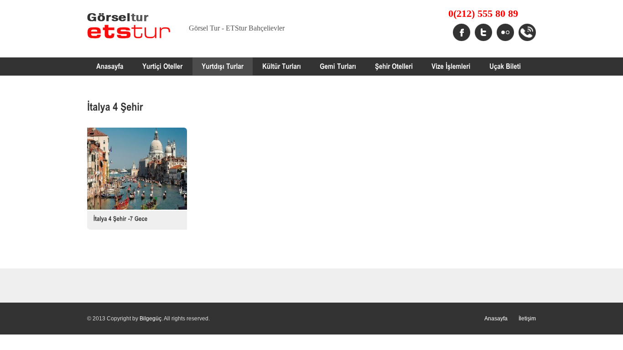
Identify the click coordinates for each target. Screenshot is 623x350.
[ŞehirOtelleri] (394, 66)
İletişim (527, 318)
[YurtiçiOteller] (162, 66)
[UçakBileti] (505, 66)
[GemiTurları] (338, 66)
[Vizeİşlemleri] (451, 66)
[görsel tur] (110, 66)
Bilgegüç (150, 318)
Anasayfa (496, 318)
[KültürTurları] (281, 66)
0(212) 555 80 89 (483, 14)
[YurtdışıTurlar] (222, 66)
